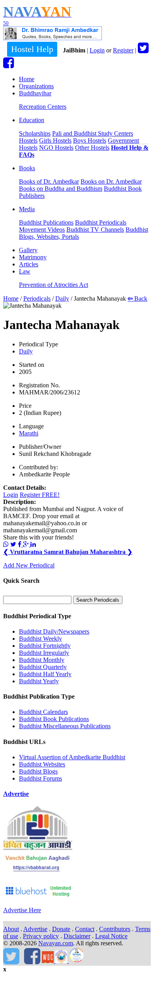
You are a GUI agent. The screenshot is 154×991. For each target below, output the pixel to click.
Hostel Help (32, 49)
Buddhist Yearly (39, 681)
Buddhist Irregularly (44, 652)
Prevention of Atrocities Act (53, 284)
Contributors (114, 929)
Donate (61, 929)
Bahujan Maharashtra (98, 551)
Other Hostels (92, 147)
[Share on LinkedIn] (33, 544)
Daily (62, 298)
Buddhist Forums (40, 778)
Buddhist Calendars (43, 711)
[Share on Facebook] (20, 544)
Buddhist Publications (46, 222)
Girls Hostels (55, 140)
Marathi (28, 433)
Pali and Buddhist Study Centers (92, 133)
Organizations (36, 86)
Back (137, 298)
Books (27, 168)
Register (123, 50)
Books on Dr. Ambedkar (111, 181)
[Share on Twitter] (13, 544)
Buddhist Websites (42, 764)
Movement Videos (42, 229)
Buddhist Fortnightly (45, 645)
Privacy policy (41, 936)
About (11, 929)
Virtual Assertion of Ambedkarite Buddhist (72, 757)
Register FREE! (40, 494)
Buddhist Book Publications (54, 719)
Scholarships (35, 133)
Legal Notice (111, 936)
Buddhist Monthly (41, 659)
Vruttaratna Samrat (34, 551)
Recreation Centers (42, 106)
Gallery (28, 250)
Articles (28, 264)
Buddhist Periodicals (100, 222)
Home (26, 79)
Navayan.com (55, 943)
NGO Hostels (56, 147)
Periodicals (37, 298)
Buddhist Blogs (38, 771)
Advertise (16, 793)
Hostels (28, 140)
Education (31, 120)
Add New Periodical (28, 565)
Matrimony (33, 257)
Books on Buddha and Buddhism (60, 188)
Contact (84, 929)
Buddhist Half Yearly (45, 674)
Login (97, 50)
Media (27, 209)
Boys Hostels (89, 140)
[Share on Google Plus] (26, 544)
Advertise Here (22, 910)
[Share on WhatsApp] (6, 544)
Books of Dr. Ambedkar (49, 181)
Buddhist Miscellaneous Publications (65, 726)
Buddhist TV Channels (95, 229)
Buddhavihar (35, 93)
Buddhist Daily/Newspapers (54, 631)
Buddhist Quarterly (43, 667)
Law (24, 271)
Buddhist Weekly (40, 638)
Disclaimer (77, 936)
